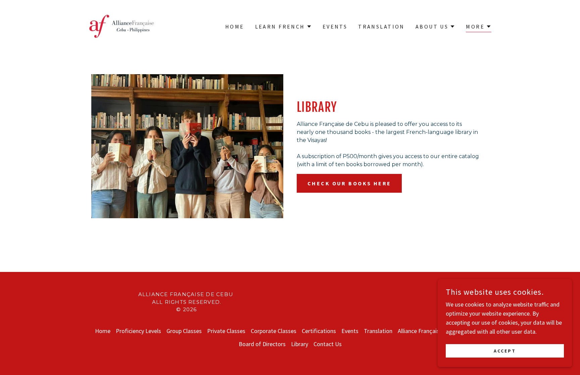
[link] (121, 26)
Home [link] (234, 26)
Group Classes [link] (184, 331)
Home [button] (102, 331)
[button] (283, 26)
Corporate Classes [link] (273, 331)
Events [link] (335, 26)
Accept (505, 351)
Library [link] (299, 344)
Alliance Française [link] (420, 331)
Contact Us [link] (327, 344)
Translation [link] (381, 26)
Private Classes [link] (226, 331)
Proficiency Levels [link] (138, 331)
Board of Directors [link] (262, 344)
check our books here (349, 183)
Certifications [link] (319, 331)
